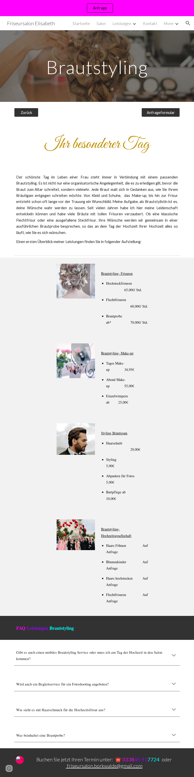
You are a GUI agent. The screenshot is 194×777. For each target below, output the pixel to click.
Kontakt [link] (150, 23)
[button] (188, 23)
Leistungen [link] (121, 23)
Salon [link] (101, 23)
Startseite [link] (81, 23)
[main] (96, 66)
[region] (97, 8)
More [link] (169, 23)
